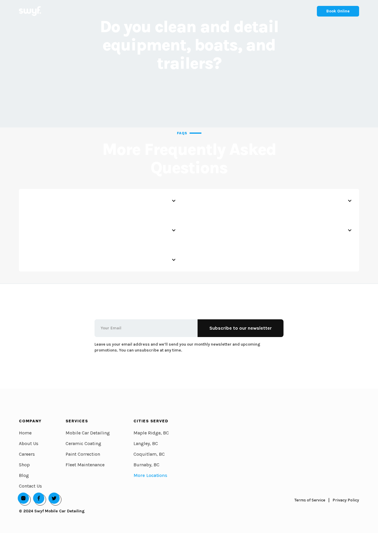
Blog (24, 475)
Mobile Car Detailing (88, 433)
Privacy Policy (346, 500)
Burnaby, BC (146, 464)
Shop (24, 464)
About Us (28, 443)
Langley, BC (145, 443)
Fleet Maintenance (85, 464)
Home (25, 433)
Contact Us (30, 486)
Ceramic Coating (83, 443)
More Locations (150, 475)
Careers (27, 454)
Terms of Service (309, 500)
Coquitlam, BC (149, 454)
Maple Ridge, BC (151, 433)
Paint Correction (83, 454)
